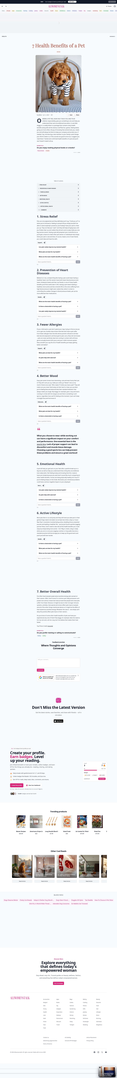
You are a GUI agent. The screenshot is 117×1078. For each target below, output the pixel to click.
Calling (44, 635)
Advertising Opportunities (50, 1040)
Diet (44, 1005)
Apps (13, 10)
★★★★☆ (112, 36)
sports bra (41, 444)
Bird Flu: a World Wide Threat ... (40, 904)
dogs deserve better (11, 900)
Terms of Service (47, 1044)
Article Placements (91, 1037)
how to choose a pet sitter (104, 900)
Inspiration (59, 1012)
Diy (84, 10)
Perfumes (74, 10)
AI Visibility (68, 1037)
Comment (40, 670)
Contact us (46, 1037)
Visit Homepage (58, 983)
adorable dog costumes (61, 904)
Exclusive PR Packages (71, 1040)
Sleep (71, 1021)
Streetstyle (106, 10)
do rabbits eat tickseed (79, 904)
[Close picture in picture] (100, 1067)
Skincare (58, 1021)
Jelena (40, 115)
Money (71, 1015)
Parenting (72, 1018)
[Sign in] (114, 6)
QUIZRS (79, 152)
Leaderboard (87, 778)
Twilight (80, 10)
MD (51, 115)
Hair (97, 1009)
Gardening (95, 10)
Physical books (40, 150)
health (4, 36)
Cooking (31, 10)
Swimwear (99, 1021)
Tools (44, 1028)
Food (97, 1005)
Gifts (84, 1009)
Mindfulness (62, 10)
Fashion (72, 1005)
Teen (100, 10)
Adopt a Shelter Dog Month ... (44, 900)
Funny (44, 1009)
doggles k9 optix (77, 900)
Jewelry (36, 10)
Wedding (85, 1024)
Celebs (41, 10)
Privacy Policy (90, 1040)
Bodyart (45, 1002)
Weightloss (99, 1024)
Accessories (19, 10)
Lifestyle (8, 10)
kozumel (50, 626)
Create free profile (17, 785)
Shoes (3, 10)
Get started (102, 778)
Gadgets (89, 10)
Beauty (98, 999)
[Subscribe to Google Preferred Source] (46, 677)
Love (44, 1015)
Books (58, 1002)
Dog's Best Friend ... (62, 900)
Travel (58, 1024)
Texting (39, 635)
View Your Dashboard (34, 785)
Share (77, 115)
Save (71, 115)
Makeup (58, 1015)
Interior (68, 10)
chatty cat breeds (26, 900)
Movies (111, 10)
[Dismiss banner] (78, 675)
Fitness (85, 1005)
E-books (47, 150)
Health (51, 10)
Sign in (40, 789)
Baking (85, 999)
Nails (44, 1018)
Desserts (46, 10)
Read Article (25, 881)
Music (56, 10)
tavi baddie (89, 900)
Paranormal (59, 1018)
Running (25, 10)
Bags (71, 999)
